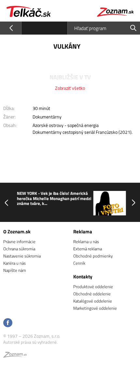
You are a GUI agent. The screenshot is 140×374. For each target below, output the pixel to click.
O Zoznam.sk (17, 231)
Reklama (82, 231)
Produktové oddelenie (93, 286)
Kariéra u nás (14, 263)
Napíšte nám (14, 270)
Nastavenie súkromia (22, 256)
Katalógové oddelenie (92, 301)
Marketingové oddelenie (95, 308)
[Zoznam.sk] (15, 355)
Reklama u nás (86, 241)
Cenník (79, 263)
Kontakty (82, 276)
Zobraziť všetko (70, 88)
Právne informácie (19, 241)
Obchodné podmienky (93, 256)
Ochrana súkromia (19, 248)
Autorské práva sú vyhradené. (30, 342)
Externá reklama (87, 248)
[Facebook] (7, 323)
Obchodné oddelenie (92, 293)
